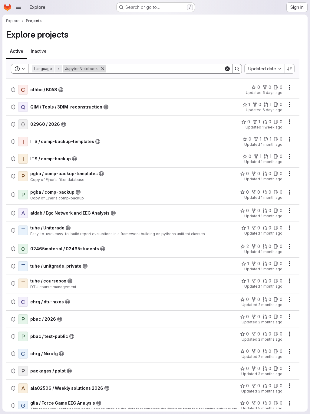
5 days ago (272, 92)
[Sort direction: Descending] (290, 69)
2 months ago (270, 304)
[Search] (237, 69)
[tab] (16, 51)
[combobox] (264, 69)
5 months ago (270, 408)
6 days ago (272, 110)
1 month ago (271, 144)
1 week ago (272, 127)
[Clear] (227, 68)
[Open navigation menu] (18, 7)
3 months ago (270, 374)
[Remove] (102, 68)
